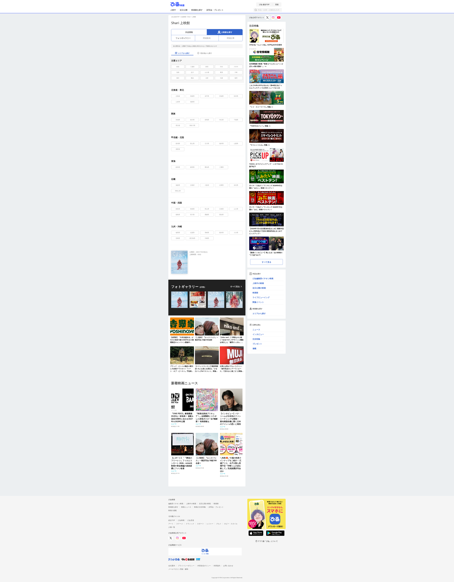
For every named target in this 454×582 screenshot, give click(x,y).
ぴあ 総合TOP (264, 4)
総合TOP (171, 520)
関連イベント (258, 302)
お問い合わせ (228, 565)
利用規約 (217, 565)
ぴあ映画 (183, 17)
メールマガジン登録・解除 (178, 569)
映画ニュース (186, 507)
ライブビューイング (261, 297)
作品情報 (189, 32)
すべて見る (235, 286)
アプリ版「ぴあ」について (268, 541)
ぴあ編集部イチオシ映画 (263, 278)
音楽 (277, 4)
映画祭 (255, 292)
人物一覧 (171, 527)
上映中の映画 (258, 283)
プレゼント (257, 343)
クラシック (190, 524)
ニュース (256, 329)
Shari (189, 17)
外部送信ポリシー (204, 565)
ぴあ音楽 (190, 520)
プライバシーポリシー (186, 565)
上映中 (173, 10)
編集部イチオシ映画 (175, 503)
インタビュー (258, 334)
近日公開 (183, 10)
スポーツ (200, 524)
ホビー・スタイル (230, 524)
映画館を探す (197, 10)
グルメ (218, 524)
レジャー (210, 524)
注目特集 (256, 339)
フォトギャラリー (183, 38)
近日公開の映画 (259, 288)
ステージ (179, 524)
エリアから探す (259, 313)
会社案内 (171, 565)
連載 (254, 348)
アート (170, 524)
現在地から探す (206, 53)
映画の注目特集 (200, 507)
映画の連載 (172, 510)
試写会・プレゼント (215, 10)
